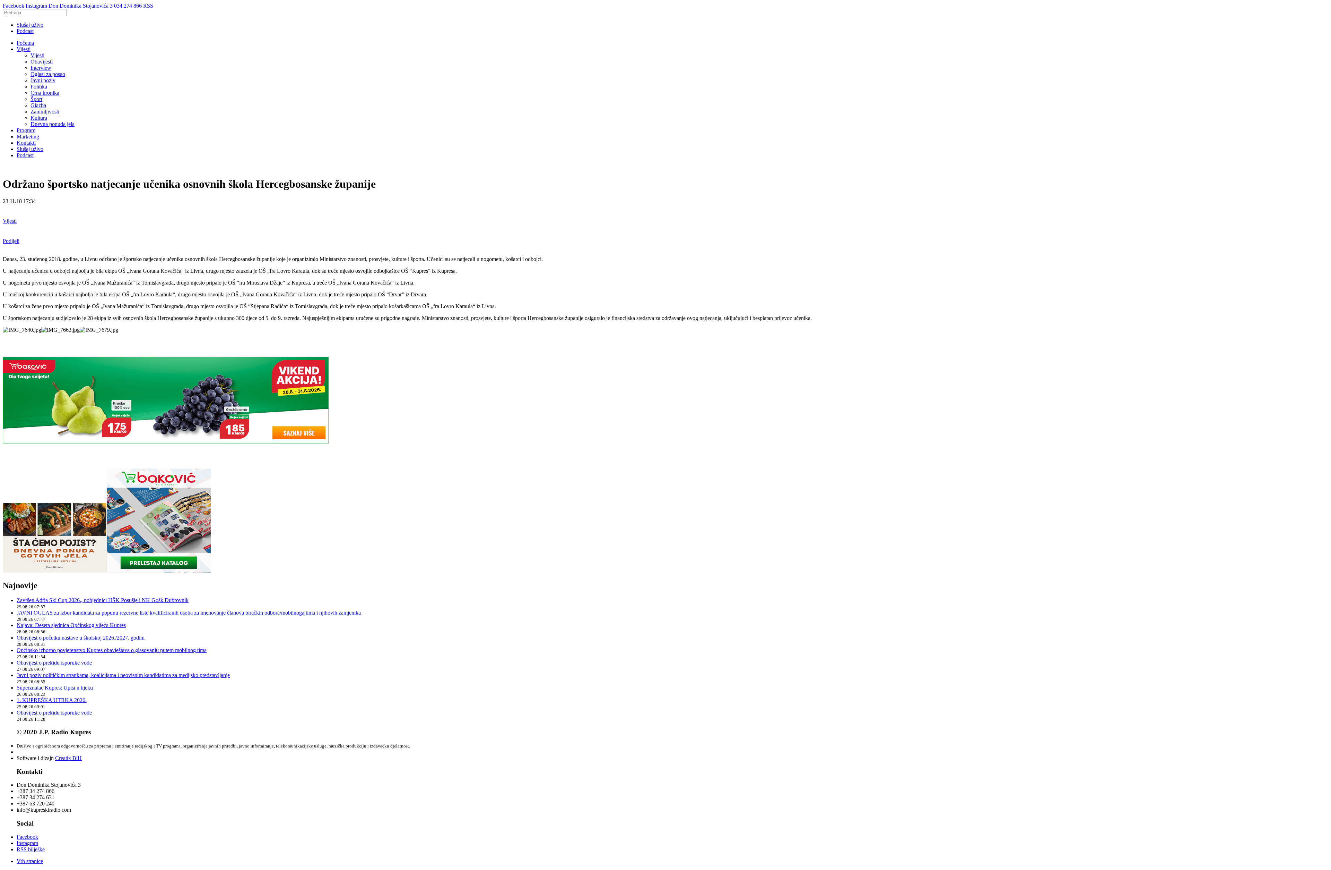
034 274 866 (128, 6)
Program (26, 130)
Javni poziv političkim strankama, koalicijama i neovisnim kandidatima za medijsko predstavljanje (123, 675)
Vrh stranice (30, 861)
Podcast (25, 31)
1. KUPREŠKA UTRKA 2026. (52, 700)
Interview (41, 68)
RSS (148, 6)
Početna (25, 43)
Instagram (36, 6)
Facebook (13, 6)
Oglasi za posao (48, 74)
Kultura (39, 118)
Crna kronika (45, 93)
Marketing (28, 137)
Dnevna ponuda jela (53, 124)
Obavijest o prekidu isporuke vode (54, 663)
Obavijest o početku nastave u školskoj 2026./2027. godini (81, 638)
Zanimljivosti (45, 112)
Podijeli (11, 241)
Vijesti (24, 49)
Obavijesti (42, 62)
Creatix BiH (68, 758)
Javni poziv (43, 80)
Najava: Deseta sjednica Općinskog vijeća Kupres (71, 625)
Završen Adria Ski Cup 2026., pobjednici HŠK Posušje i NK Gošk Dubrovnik (103, 600)
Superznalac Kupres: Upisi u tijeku (55, 688)
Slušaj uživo (30, 25)
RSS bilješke (31, 849)
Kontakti (26, 143)
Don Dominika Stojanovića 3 (81, 6)
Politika (39, 87)
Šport (36, 99)
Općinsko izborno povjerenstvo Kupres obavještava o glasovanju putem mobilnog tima (112, 650)
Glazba (38, 105)
